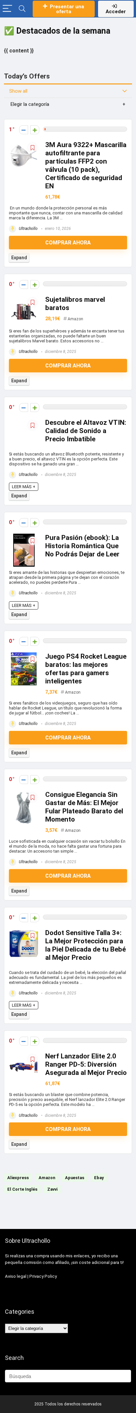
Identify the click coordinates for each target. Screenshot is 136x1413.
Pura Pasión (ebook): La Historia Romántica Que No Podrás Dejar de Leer (82, 546)
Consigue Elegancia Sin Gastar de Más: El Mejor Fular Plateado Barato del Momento (84, 807)
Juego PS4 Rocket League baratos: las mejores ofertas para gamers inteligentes (85, 668)
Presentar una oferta (67, 9)
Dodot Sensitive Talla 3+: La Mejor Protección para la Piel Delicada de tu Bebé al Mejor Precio (85, 945)
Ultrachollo (28, 228)
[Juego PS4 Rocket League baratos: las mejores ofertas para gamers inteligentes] (24, 657)
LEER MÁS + (23, 486)
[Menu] (7, 8)
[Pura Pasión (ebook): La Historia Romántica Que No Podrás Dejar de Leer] (24, 538)
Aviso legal (15, 1276)
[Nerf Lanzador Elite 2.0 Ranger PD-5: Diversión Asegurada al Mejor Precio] (24, 1056)
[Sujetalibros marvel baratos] (24, 300)
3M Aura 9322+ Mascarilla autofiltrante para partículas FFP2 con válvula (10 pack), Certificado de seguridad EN (85, 165)
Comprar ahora (68, 242)
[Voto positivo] (34, 129)
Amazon (75, 319)
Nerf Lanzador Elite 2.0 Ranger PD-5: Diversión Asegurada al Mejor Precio (86, 1064)
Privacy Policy (43, 1276)
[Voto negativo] (23, 129)
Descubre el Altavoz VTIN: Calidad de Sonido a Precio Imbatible (85, 431)
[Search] (22, 8)
